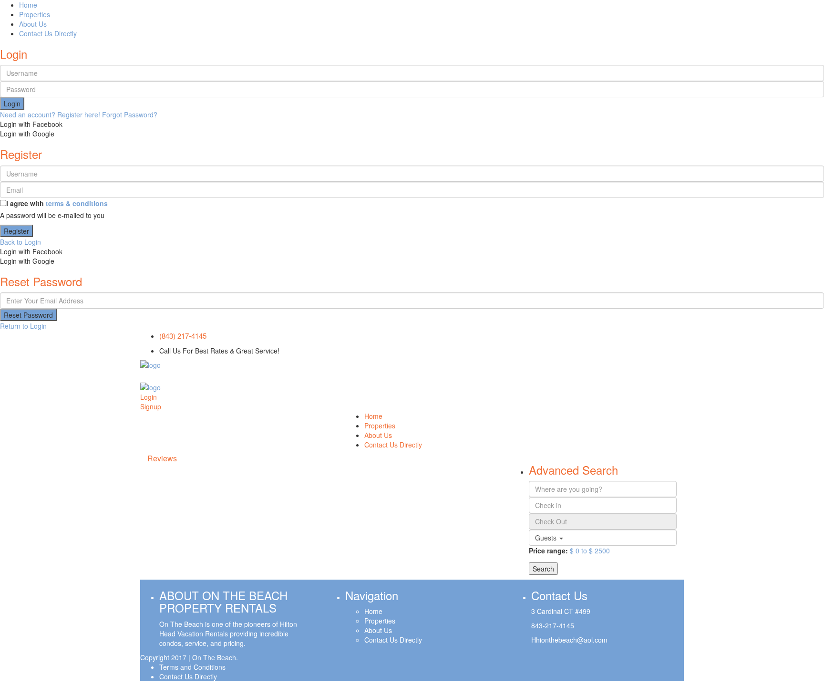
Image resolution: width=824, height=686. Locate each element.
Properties (34, 14)
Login (12, 103)
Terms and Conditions (192, 667)
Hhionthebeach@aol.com (569, 639)
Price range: (548, 550)
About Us (33, 24)
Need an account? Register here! (50, 114)
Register (16, 231)
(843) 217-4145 (182, 336)
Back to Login (20, 242)
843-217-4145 (552, 625)
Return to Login (23, 326)
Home (28, 5)
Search (543, 568)
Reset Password (28, 315)
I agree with (57, 203)
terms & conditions (77, 203)
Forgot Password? (129, 114)
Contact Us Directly (48, 33)
